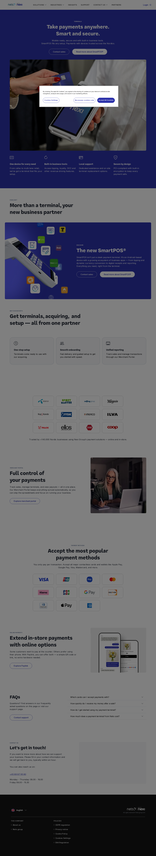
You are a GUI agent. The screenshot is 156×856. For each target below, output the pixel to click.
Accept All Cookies (106, 100)
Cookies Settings (51, 100)
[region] (78, 96)
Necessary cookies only (84, 100)
